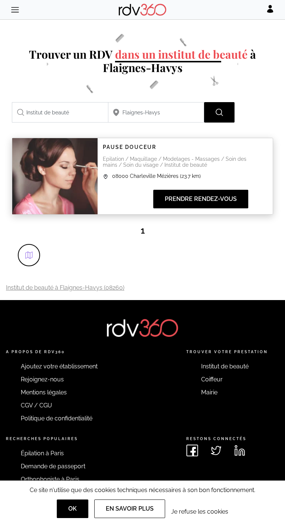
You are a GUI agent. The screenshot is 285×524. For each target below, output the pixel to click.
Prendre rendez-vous (201, 198)
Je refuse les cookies (199, 511)
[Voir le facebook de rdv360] (192, 450)
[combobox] (60, 112)
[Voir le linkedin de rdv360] (240, 450)
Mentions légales (44, 392)
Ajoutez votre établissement (59, 366)
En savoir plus (130, 508)
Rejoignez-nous (42, 379)
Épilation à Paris (42, 453)
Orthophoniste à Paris (50, 479)
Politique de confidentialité (56, 418)
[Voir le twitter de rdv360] (216, 450)
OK (72, 508)
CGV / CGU (36, 405)
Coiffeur (212, 379)
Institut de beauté (225, 366)
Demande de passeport (53, 466)
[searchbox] (60, 112)
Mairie (209, 392)
